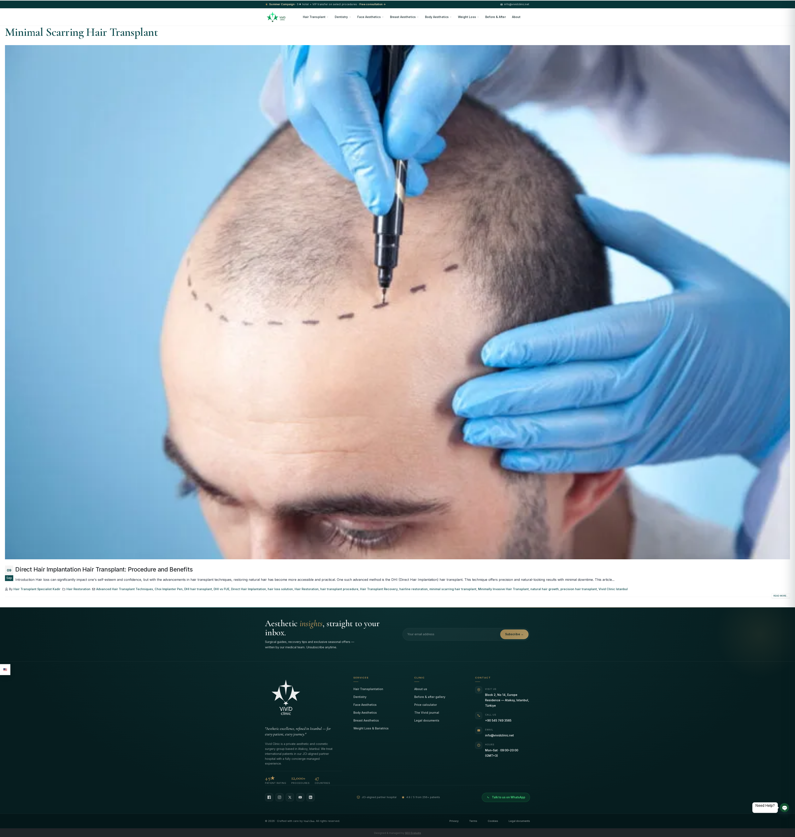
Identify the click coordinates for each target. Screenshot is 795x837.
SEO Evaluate (413, 833)
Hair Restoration (78, 589)
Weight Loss (467, 17)
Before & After (495, 17)
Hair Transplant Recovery (379, 589)
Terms (473, 821)
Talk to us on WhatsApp (508, 797)
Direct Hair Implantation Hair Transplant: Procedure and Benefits (104, 569)
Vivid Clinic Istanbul (613, 589)
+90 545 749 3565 (498, 720)
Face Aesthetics (369, 17)
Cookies (493, 821)
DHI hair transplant (198, 589)
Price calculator (425, 704)
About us (420, 689)
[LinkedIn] (310, 797)
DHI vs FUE (221, 589)
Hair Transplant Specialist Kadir (36, 589)
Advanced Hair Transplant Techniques (124, 589)
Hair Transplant (314, 17)
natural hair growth (544, 589)
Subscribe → (514, 634)
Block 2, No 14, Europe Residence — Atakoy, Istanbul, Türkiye (507, 700)
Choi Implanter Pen (169, 589)
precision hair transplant (578, 589)
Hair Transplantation (368, 689)
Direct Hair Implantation (248, 589)
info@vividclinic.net (499, 735)
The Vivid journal (426, 712)
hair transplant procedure (339, 589)
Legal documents (426, 720)
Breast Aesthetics (403, 17)
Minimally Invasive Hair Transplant (503, 589)
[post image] (397, 302)
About (516, 17)
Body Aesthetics (437, 17)
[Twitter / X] (290, 797)
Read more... (780, 595)
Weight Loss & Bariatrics (371, 728)
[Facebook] (269, 797)
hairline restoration (413, 589)
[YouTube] (300, 797)
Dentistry (341, 17)
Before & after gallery (429, 697)
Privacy (454, 821)
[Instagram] (279, 797)
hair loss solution (280, 589)
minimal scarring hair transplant (452, 589)
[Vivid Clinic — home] (276, 17)
